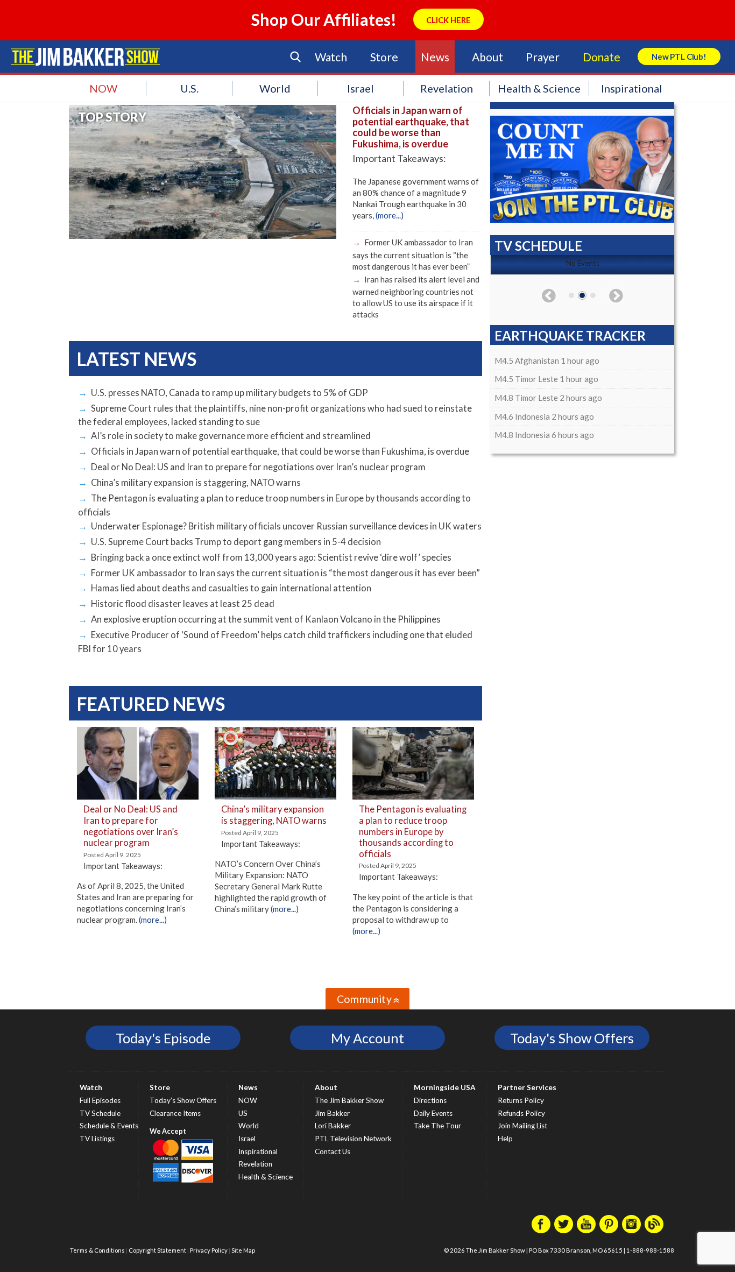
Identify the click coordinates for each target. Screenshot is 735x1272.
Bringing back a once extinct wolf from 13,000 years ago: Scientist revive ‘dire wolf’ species (271, 557)
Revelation (446, 88)
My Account (367, 1038)
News (435, 56)
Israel (360, 88)
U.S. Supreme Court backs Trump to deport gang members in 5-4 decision (236, 541)
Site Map (243, 1250)
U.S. (189, 88)
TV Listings (97, 1138)
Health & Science (539, 88)
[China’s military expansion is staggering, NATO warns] (275, 798)
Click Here (448, 20)
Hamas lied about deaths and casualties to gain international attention (231, 588)
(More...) (390, 215)
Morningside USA (445, 1087)
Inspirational (631, 88)
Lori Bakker (333, 1125)
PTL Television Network (353, 1138)
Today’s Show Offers (183, 1100)
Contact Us (332, 1151)
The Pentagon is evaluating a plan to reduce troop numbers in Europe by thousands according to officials (413, 831)
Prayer (543, 56)
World (275, 88)
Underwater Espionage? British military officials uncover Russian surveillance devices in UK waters (286, 526)
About (487, 56)
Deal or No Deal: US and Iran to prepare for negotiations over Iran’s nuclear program (258, 467)
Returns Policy (521, 1100)
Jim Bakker (85, 56)
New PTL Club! (679, 56)
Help (505, 1138)
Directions (430, 1100)
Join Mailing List (522, 1125)
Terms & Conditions (97, 1250)
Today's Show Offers (572, 1038)
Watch (331, 56)
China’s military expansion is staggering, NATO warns (196, 482)
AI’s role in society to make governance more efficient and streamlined (231, 435)
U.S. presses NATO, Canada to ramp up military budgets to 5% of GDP (229, 392)
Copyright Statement (157, 1250)
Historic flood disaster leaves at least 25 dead (182, 603)
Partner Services (527, 1087)
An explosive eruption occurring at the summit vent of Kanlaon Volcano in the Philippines (266, 619)
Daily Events (433, 1113)
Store (384, 56)
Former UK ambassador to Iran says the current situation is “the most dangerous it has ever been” (412, 254)
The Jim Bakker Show (349, 1100)
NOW (103, 88)
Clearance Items (175, 1113)
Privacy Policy (209, 1250)
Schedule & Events (109, 1125)
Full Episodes (100, 1100)
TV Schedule (100, 1113)
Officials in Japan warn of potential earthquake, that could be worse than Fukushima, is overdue (410, 127)
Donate (601, 56)
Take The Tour (437, 1125)
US (243, 1113)
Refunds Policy (521, 1113)
